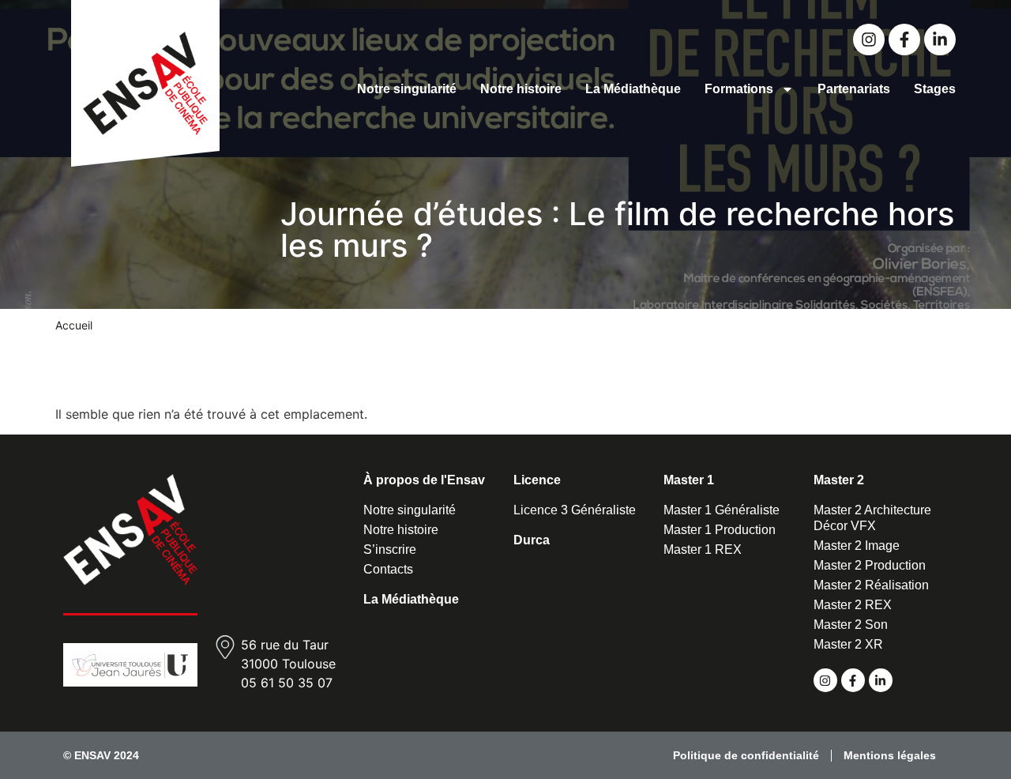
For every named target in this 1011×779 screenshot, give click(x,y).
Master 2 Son (851, 624)
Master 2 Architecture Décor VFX (872, 518)
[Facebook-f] (904, 39)
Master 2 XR (848, 644)
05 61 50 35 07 (287, 683)
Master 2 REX (853, 605)
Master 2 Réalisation (871, 585)
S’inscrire (389, 549)
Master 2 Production (870, 565)
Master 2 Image (857, 545)
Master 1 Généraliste (721, 510)
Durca (531, 540)
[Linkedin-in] (940, 39)
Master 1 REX (702, 549)
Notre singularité (407, 89)
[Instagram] (869, 39)
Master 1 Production (719, 529)
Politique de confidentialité (746, 755)
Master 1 (688, 480)
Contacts (388, 569)
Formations (739, 89)
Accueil (73, 325)
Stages (935, 89)
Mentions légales (890, 755)
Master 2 (839, 480)
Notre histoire (521, 89)
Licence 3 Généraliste (574, 510)
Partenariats (853, 89)
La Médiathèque (633, 89)
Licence (537, 480)
